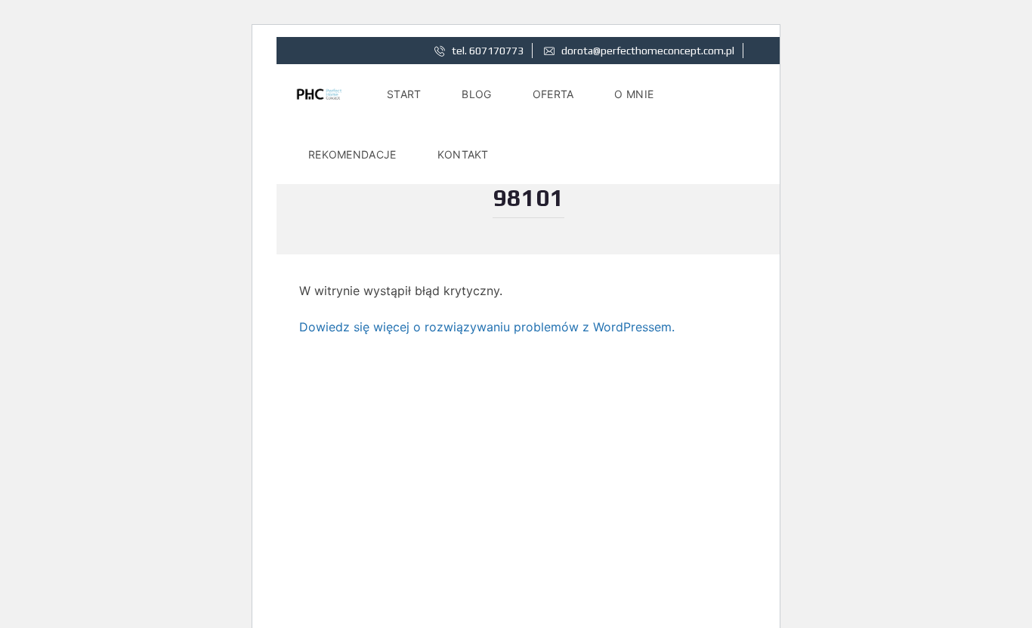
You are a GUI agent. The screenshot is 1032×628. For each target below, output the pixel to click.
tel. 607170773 (487, 51)
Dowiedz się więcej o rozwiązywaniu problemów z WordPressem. (487, 326)
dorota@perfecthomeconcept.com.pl (646, 51)
